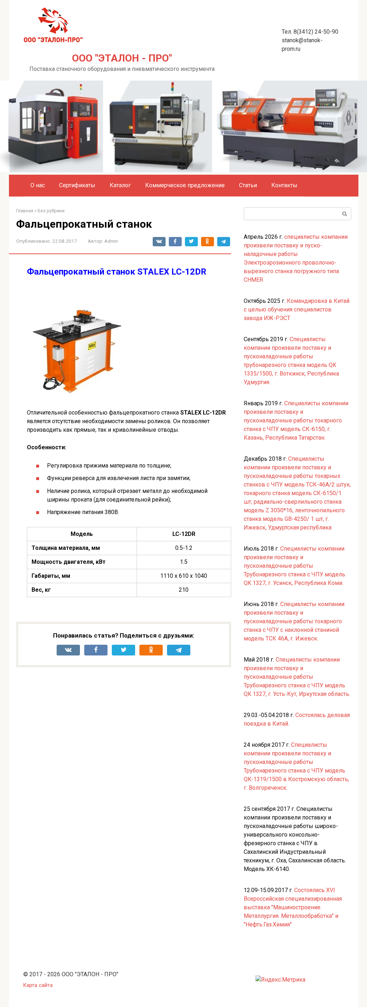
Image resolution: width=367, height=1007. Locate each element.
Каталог (120, 185)
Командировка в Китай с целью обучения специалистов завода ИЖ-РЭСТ (296, 309)
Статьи (248, 185)
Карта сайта (38, 985)
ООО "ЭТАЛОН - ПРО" (122, 58)
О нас (37, 185)
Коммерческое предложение (185, 185)
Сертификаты (77, 185)
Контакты (284, 185)
